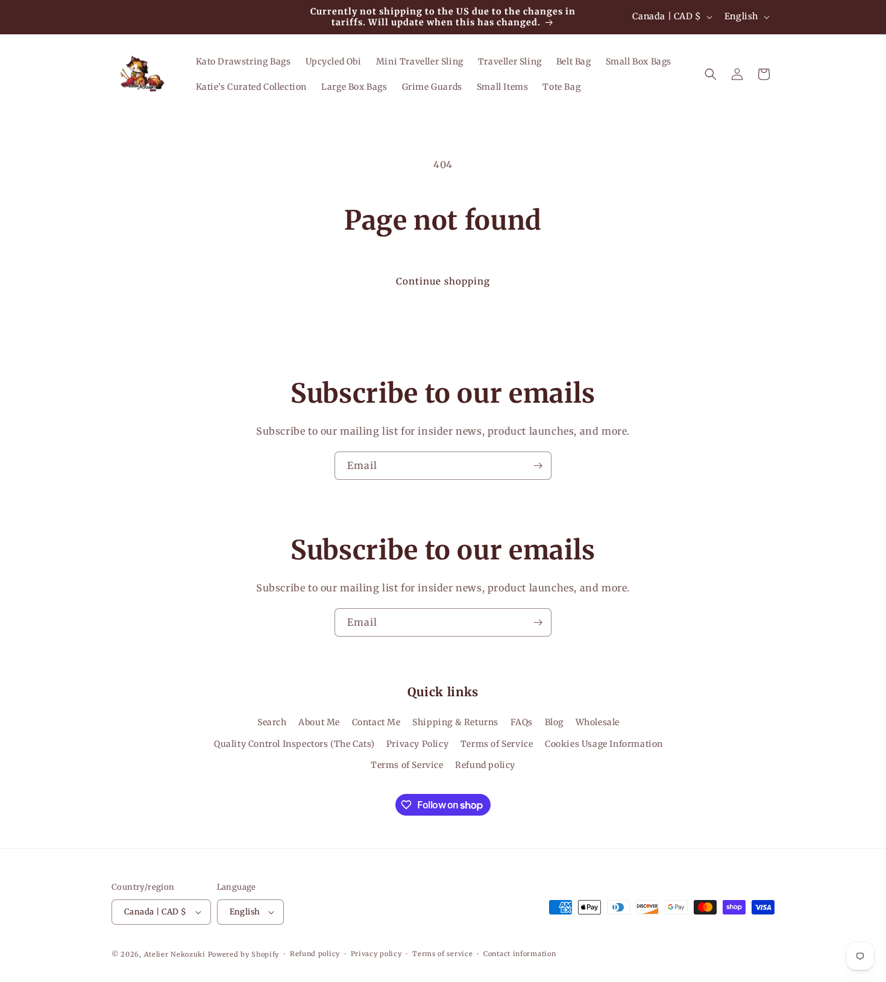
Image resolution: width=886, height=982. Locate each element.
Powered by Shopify (244, 954)
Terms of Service (496, 743)
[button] (710, 74)
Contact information (519, 953)
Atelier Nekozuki (175, 954)
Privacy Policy (417, 743)
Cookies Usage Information (604, 743)
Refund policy (485, 765)
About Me (319, 722)
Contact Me (376, 722)
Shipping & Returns (455, 722)
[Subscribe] (537, 466)
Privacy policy (376, 953)
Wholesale (598, 722)
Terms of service (442, 953)
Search (272, 722)
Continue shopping (443, 281)
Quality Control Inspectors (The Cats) (294, 743)
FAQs (522, 722)
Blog (554, 722)
